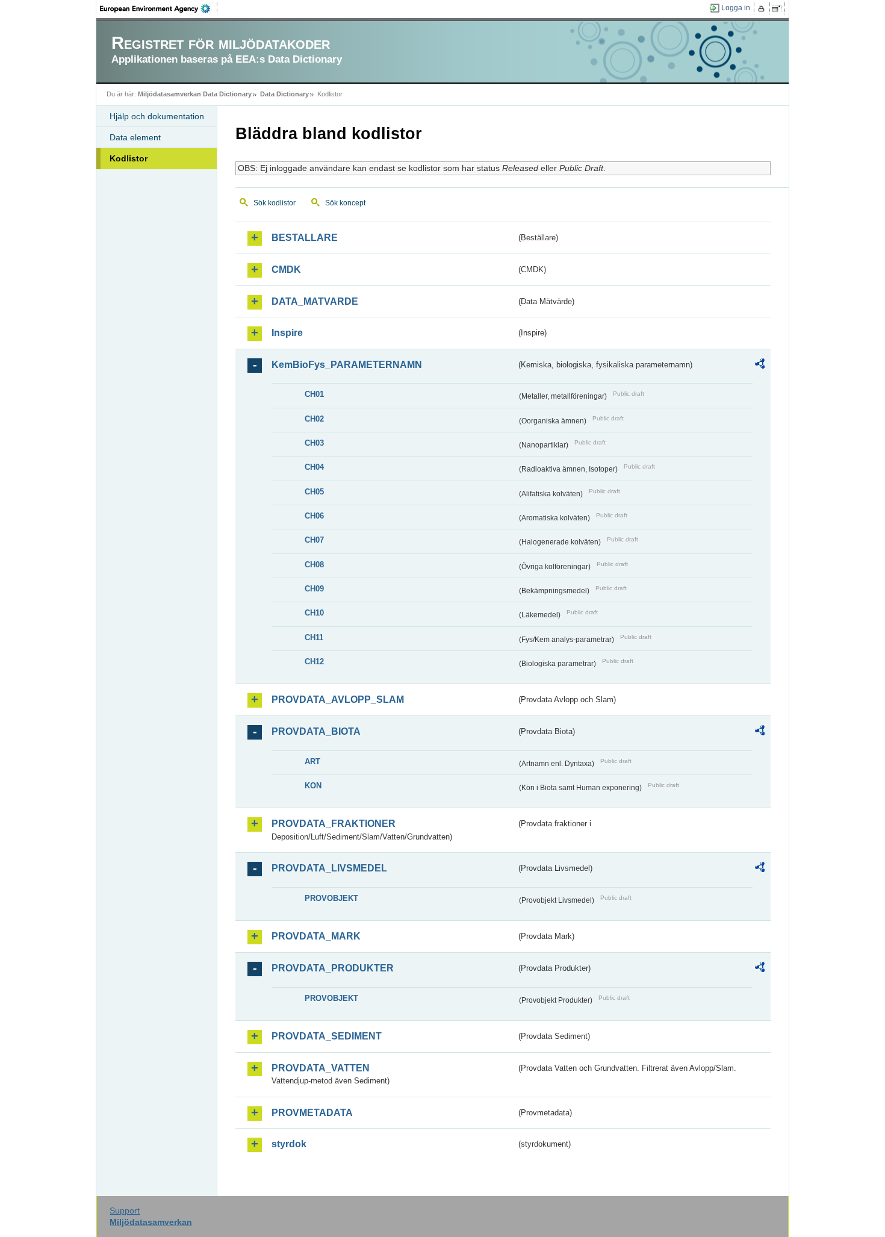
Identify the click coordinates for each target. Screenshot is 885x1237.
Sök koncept (345, 203)
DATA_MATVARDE (315, 301)
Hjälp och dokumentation (157, 116)
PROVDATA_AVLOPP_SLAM (338, 699)
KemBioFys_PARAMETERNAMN (347, 365)
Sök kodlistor (274, 203)
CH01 (314, 394)
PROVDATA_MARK (316, 936)
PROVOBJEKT (331, 898)
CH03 (314, 442)
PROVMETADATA (312, 1113)
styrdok (289, 1144)
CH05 (314, 491)
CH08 (314, 564)
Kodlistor (129, 158)
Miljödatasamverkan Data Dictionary (195, 94)
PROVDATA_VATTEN (321, 1068)
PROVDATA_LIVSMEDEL (329, 868)
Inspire (287, 333)
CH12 (314, 661)
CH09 (314, 588)
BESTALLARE (305, 237)
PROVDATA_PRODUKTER (333, 968)
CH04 (314, 467)
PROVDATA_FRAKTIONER (334, 823)
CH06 (314, 515)
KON (313, 785)
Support (125, 1210)
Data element (135, 137)
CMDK (286, 269)
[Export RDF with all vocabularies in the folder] (760, 365)
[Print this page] (763, 8)
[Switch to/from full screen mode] (779, 8)
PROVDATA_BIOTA (316, 731)
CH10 (314, 612)
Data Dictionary (284, 94)
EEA (159, 8)
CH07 (314, 539)
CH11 (314, 637)
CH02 (314, 418)
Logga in (735, 7)
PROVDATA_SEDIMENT (327, 1036)
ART (312, 761)
